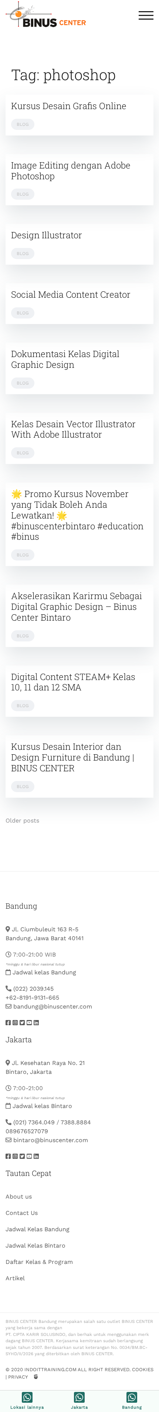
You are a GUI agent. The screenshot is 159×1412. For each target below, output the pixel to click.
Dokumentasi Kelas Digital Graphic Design (65, 359)
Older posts (22, 820)
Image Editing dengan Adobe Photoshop (71, 170)
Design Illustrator (46, 235)
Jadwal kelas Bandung (44, 972)
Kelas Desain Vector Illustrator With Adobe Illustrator (73, 429)
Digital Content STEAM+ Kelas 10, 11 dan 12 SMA (73, 682)
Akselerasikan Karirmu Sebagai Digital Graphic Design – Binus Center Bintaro (76, 606)
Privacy (17, 1377)
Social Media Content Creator (71, 294)
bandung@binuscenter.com (52, 1006)
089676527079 (27, 1131)
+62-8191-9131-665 (32, 997)
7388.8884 (76, 1122)
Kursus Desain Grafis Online (68, 106)
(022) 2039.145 (33, 988)
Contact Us (22, 1212)
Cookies (142, 1369)
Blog (23, 124)
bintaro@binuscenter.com (50, 1140)
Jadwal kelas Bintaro (42, 1105)
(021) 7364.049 (34, 1122)
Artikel (15, 1278)
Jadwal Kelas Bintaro (35, 1245)
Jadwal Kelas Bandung (38, 1229)
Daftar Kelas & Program (39, 1261)
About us (19, 1196)
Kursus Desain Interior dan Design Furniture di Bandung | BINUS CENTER (72, 757)
